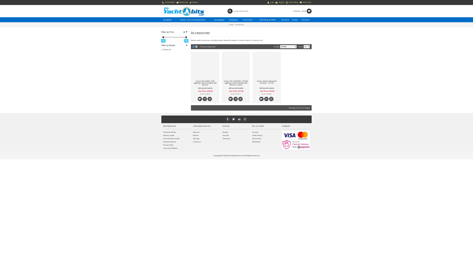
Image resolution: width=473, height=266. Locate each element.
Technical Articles (169, 132)
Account (255, 132)
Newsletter (256, 142)
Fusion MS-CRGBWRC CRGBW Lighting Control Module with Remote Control (236, 83)
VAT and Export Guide (171, 138)
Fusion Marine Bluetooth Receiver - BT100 (267, 82)
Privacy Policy (168, 145)
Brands (225, 132)
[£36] (163, 37)
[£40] (186, 37)
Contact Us (197, 142)
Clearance (226, 138)
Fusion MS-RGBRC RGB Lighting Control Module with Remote (205, 83)
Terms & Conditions (170, 148)
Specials (226, 135)
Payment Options (169, 142)
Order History (257, 135)
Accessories (239, 25)
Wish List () (256, 138)
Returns (196, 135)
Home (231, 25)
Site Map (196, 138)
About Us (196, 132)
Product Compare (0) (207, 47)
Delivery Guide (168, 135)
